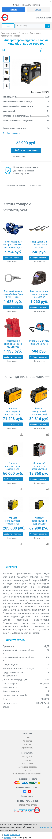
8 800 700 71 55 (28, 801)
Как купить (27, 757)
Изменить (14, 10)
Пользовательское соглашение (27, 774)
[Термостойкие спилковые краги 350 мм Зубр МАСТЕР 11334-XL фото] (13, 328)
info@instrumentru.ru (28, 805)
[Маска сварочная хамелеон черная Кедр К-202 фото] (39, 278)
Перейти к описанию (12, 133)
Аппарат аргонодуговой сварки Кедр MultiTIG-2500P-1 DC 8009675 (13, 469)
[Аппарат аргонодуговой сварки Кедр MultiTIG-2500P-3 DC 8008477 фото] (39, 504)
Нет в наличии (13, 262)
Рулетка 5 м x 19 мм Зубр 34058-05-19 (39, 342)
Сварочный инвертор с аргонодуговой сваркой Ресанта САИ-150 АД (39, 469)
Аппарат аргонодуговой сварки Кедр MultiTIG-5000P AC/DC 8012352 (13, 524)
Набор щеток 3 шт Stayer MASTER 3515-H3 (39, 244)
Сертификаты (27, 748)
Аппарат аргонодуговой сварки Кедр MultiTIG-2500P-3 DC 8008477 (39, 524)
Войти (6, 835)
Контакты (27, 741)
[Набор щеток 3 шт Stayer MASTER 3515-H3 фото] (39, 228)
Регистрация (15, 835)
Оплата (27, 770)
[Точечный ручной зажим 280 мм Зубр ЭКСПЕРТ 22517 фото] (13, 278)
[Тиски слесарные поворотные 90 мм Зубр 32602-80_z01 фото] (13, 228)
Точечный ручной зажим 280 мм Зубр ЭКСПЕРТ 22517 (13, 294)
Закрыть (38, 10)
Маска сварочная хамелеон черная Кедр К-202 (39, 294)
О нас (27, 737)
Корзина (7, 838)
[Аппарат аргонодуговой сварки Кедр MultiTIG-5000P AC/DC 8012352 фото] (13, 504)
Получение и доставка (27, 767)
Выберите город (43, 17)
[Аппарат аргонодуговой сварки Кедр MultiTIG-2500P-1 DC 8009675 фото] (13, 450)
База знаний (27, 763)
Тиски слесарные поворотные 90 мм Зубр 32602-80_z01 (12, 244)
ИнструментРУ (45, 827)
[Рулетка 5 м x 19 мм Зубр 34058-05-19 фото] (39, 328)
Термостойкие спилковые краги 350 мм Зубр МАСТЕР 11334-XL (13, 345)
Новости (27, 744)
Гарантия (27, 760)
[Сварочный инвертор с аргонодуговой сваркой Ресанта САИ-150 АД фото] (39, 450)
